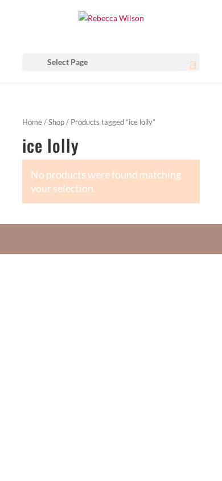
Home (32, 122)
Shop (56, 122)
